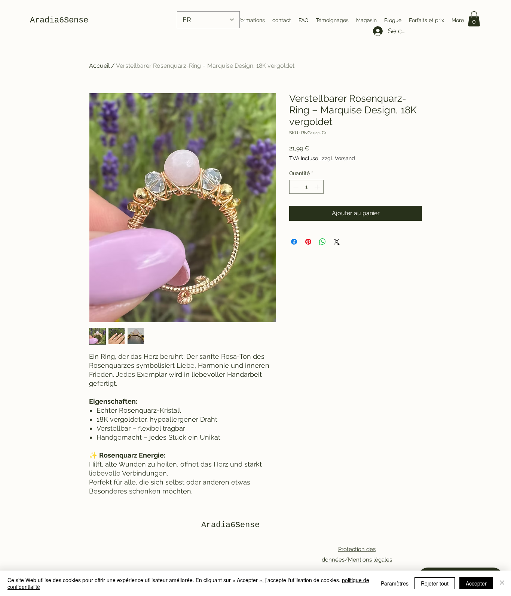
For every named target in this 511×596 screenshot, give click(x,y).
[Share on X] (336, 241)
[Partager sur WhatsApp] (322, 241)
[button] (474, 19)
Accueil (99, 65)
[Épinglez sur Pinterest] (308, 241)
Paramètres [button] (395, 583)
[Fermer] (502, 583)
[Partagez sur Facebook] (294, 241)
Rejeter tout (435, 583)
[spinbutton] (306, 186)
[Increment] (317, 186)
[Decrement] (295, 186)
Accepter (476, 583)
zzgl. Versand (338, 158)
